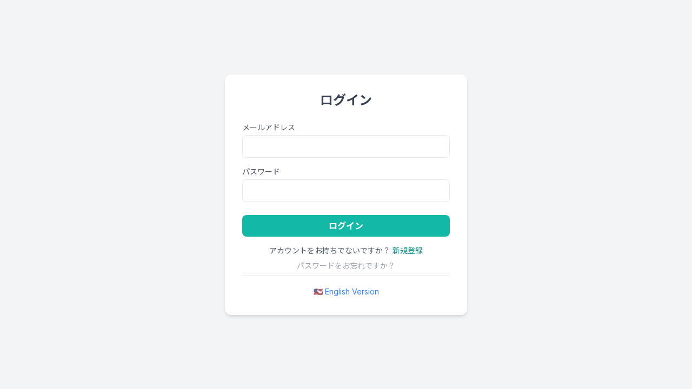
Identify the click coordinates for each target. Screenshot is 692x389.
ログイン (346, 225)
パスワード (261, 171)
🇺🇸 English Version (346, 291)
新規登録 (407, 250)
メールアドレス (268, 127)
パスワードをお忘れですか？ (346, 265)
